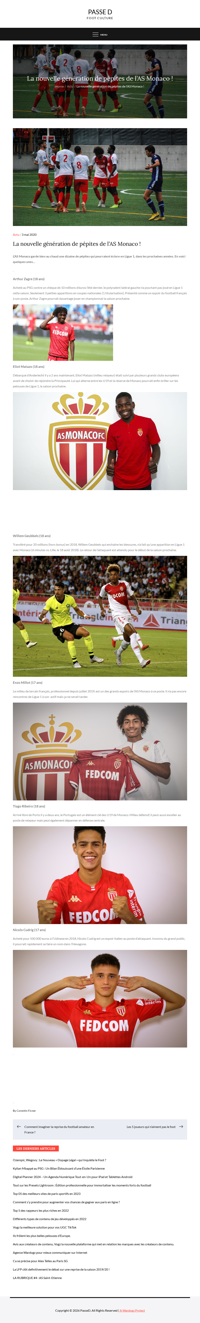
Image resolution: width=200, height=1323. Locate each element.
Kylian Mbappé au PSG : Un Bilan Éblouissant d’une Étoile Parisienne (59, 1168)
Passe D (100, 12)
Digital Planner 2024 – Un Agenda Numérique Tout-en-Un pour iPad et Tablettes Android (72, 1177)
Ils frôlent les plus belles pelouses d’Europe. (42, 1236)
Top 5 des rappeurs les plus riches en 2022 (41, 1210)
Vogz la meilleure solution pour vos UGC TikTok (44, 1227)
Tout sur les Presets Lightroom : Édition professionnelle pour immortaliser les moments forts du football (82, 1185)
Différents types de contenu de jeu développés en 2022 (49, 1219)
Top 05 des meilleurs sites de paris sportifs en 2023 (46, 1193)
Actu (16, 234)
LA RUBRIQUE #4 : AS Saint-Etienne (37, 1278)
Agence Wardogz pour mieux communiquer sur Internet (50, 1252)
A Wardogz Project (132, 1310)
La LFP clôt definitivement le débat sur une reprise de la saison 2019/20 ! (61, 1269)
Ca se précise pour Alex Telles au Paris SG (40, 1261)
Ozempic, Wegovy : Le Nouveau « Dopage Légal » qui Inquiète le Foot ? (59, 1160)
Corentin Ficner (26, 1110)
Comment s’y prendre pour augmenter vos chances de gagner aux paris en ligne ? (66, 1202)
